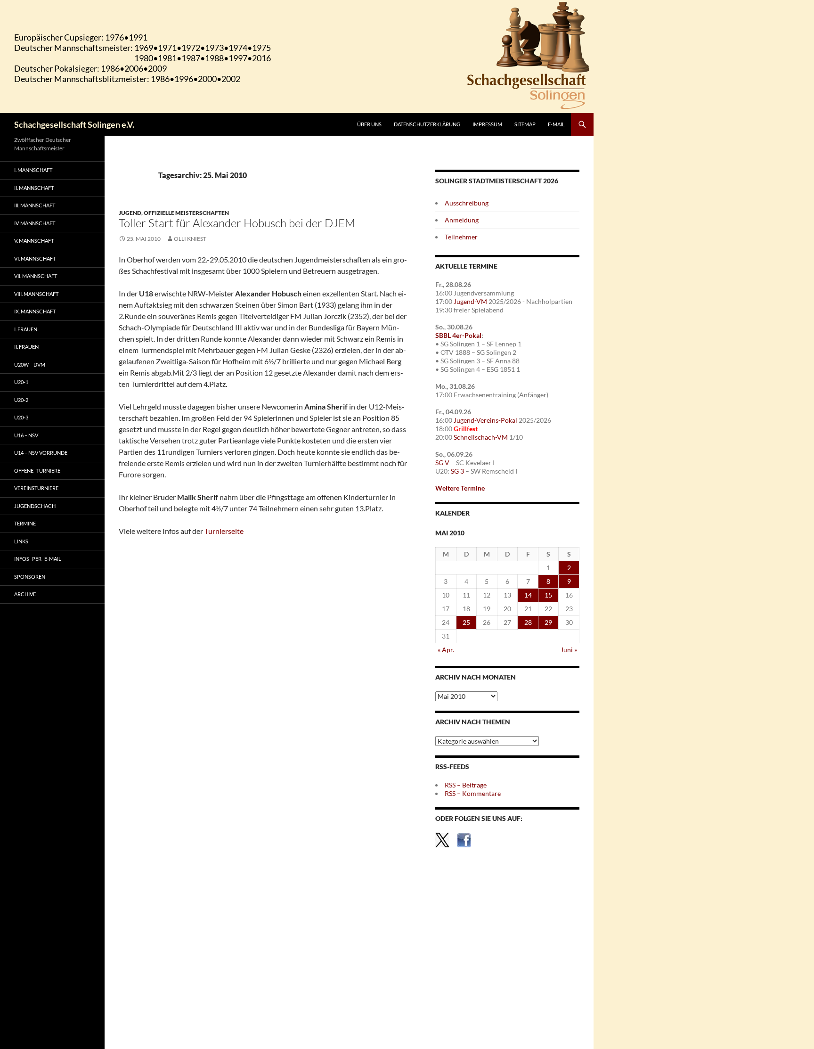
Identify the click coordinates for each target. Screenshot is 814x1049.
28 (528, 622)
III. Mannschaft (34, 205)
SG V (442, 463)
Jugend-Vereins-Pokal (485, 420)
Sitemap (525, 124)
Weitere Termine (460, 488)
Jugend (130, 212)
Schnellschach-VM (481, 437)
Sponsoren (29, 577)
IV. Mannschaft (34, 223)
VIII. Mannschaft (36, 294)
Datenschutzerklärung (427, 124)
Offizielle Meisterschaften (186, 212)
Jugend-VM (470, 301)
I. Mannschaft (33, 170)
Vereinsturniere (36, 488)
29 (548, 622)
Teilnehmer (461, 237)
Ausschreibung (466, 203)
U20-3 (21, 417)
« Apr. (446, 650)
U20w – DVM (29, 364)
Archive (25, 594)
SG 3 (457, 471)
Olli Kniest (190, 238)
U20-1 (21, 382)
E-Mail (556, 124)
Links (21, 541)
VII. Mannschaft (35, 276)
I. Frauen (25, 329)
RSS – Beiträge (466, 785)
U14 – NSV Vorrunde (40, 453)
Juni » (569, 650)
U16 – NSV (26, 435)
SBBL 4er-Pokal (458, 335)
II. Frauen (26, 347)
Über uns (369, 124)
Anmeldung (462, 220)
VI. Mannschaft (35, 258)
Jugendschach (35, 506)
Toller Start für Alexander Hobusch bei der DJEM (237, 223)
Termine (25, 523)
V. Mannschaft (34, 241)
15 (548, 595)
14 (528, 595)
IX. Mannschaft (35, 311)
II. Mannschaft (34, 188)
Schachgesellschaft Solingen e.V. (74, 124)
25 (466, 622)
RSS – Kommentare (473, 793)
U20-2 (21, 400)
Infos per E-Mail (37, 559)
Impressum (487, 124)
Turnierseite (224, 530)
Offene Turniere (37, 470)
